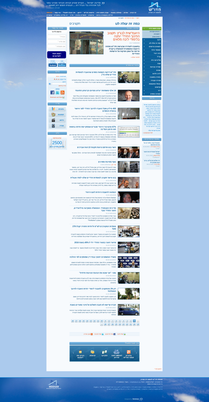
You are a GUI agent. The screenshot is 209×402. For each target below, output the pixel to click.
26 (112, 324)
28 (105, 324)
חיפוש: (64, 82)
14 (87, 321)
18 (73, 321)
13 (91, 321)
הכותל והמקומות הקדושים (155, 85)
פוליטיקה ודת (156, 60)
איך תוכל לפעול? (69, 12)
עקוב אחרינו (87, 334)
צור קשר (57, 12)
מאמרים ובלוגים (80, 15)
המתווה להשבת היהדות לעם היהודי (100, 192)
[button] (56, 54)
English (49, 12)
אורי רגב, (113, 164)
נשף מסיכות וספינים (107, 162)
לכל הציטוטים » (148, 133)
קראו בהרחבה (57, 147)
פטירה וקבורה (156, 80)
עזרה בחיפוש (62, 85)
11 (98, 321)
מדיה (71, 15)
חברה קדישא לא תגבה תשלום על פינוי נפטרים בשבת (93, 305)
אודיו (57, 126)
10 (102, 321)
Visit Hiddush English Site (53, 384)
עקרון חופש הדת (102, 12)
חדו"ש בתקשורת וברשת (104, 15)
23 (123, 324)
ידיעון (79, 12)
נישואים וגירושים (155, 46)
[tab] (151, 28)
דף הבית (133, 12)
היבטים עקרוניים (155, 31)
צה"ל (159, 57)
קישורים (49, 15)
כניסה (57, 76)
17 (76, 321)
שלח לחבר (120, 334)
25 (116, 324)
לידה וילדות (157, 74)
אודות (125, 12)
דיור (159, 90)
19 (138, 324)
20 (134, 324)
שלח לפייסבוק (109, 334)
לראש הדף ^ (157, 369)
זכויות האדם (156, 36)
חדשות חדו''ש (88, 12)
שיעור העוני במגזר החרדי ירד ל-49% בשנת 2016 (95, 242)
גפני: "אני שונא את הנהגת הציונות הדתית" (97, 273)
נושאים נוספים (155, 94)
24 (120, 324)
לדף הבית (155, 8)
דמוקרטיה (157, 34)
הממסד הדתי (156, 50)
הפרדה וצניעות (155, 67)
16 (80, 321)
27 (109, 324)
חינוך (159, 40)
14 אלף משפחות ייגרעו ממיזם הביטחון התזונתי (95, 90)
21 (131, 324)
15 (83, 321)
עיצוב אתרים (133, 399)
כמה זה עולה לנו (129, 18)
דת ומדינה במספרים (61, 15)
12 (94, 321)
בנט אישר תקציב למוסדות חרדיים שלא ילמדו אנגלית (93, 178)
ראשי (137, 18)
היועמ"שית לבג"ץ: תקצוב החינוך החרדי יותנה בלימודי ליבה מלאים (123, 36)
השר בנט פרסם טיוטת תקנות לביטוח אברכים (96, 147)
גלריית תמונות (57, 115)
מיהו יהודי (157, 53)
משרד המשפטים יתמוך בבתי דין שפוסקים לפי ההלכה (93, 257)
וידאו (57, 120)
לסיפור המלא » (135, 57)
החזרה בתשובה (155, 77)
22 (127, 324)
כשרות (158, 70)
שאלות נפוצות (115, 12)
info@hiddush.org (135, 382)
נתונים (57, 109)
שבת (159, 63)
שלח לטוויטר (98, 334)
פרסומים (91, 15)
